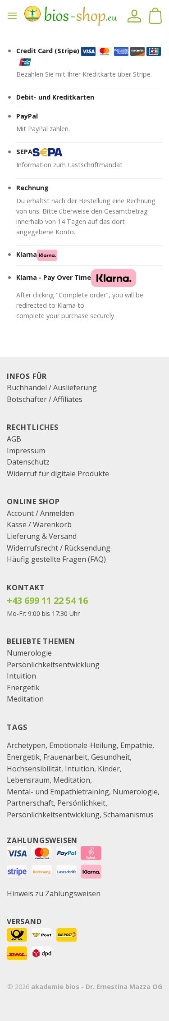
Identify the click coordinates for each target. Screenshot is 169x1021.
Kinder (109, 769)
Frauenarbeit (65, 757)
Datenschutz (28, 462)
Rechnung (32, 187)
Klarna (26, 254)
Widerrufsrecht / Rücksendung (58, 548)
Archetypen (26, 745)
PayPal (27, 116)
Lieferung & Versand (42, 536)
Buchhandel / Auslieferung (52, 387)
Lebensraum (28, 780)
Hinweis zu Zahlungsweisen (53, 893)
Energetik (23, 688)
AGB (14, 439)
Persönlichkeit (81, 803)
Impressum (26, 451)
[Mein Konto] (134, 16)
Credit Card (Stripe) (47, 50)
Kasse (17, 524)
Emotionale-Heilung (83, 745)
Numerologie (29, 653)
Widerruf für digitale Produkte (58, 474)
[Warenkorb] (155, 16)
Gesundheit (110, 757)
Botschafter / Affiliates (44, 399)
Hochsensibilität (34, 769)
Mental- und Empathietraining (58, 792)
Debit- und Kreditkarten (55, 97)
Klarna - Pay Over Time (53, 277)
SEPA (24, 151)
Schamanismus (128, 815)
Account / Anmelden (40, 513)
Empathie (136, 745)
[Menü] (12, 16)
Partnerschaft (30, 803)
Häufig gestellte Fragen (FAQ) (56, 559)
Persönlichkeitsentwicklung (53, 665)
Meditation (25, 699)
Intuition (21, 676)
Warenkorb (52, 524)
